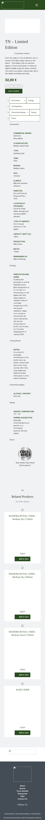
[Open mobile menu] (37, 5)
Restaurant (22, 794)
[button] (22, 559)
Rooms (22, 788)
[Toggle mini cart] (42, 5)
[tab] (18, 100)
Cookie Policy (35, 814)
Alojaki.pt (38, 818)
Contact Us (22, 799)
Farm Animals (22, 791)
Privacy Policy (9, 814)
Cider (22, 796)
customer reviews (21, 53)
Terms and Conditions (22, 814)
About (22, 786)
